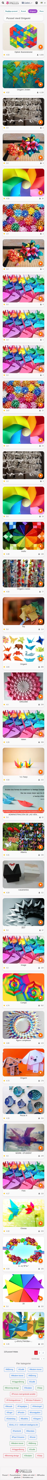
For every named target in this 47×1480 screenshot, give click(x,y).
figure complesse (23, 1040)
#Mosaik (8, 1406)
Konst (23, 11)
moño (23, 551)
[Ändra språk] (43, 3)
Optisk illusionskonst (23, 52)
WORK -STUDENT (24, 1153)
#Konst (32, 1437)
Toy (23, 626)
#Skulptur (28, 1388)
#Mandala (30, 1431)
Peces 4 (23, 1115)
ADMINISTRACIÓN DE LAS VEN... (24, 814)
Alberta (24, 852)
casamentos (23, 890)
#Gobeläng (10, 1419)
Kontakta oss (28, 1477)
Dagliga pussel (11, 11)
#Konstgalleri (35, 1413)
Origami (33, 11)
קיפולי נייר (23, 777)
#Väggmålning (18, 1382)
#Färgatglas (22, 1406)
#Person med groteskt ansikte (23, 1394)
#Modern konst (35, 1369)
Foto (23, 1191)
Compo (24, 1003)
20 (23, 1304)
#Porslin (21, 1413)
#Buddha (24, 1419)
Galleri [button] (27, 3)
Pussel (5, 1475)
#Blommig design (12, 1388)
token (23, 739)
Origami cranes (23, 589)
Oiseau (24, 1228)
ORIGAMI (23, 702)
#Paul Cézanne (18, 1437)
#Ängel (9, 1413)
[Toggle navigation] (3, 2)
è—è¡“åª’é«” (23, 1266)
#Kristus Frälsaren (33, 1400)
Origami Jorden (23, 90)
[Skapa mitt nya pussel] (36, 3)
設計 (23, 927)
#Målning (9, 1369)
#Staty (39, 1388)
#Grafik (21, 1369)
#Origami (37, 1419)
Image (23, 965)
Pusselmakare (15, 1475)
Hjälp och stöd (28, 1475)
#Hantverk (17, 1431)
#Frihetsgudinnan (13, 1400)
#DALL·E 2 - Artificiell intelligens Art (23, 1425)
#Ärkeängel (37, 1406)
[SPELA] (40, 47)
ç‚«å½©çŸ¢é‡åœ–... (23, 1341)
